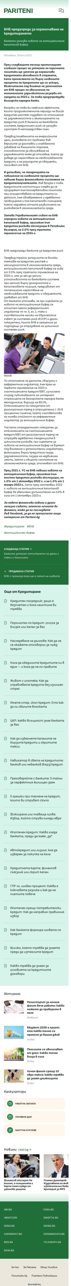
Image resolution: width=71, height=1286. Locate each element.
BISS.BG (8, 1242)
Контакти (34, 1284)
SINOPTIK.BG (50, 1217)
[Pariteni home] (18, 11)
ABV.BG (8, 1209)
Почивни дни (23, 1117)
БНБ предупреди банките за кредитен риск (33, 250)
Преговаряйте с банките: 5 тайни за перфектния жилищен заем (36, 780)
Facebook (16, 513)
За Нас (15, 1267)
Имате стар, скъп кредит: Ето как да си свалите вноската (37, 705)
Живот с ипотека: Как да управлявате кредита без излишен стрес (36, 685)
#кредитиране (14, 526)
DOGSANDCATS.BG (54, 1234)
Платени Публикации (44, 1275)
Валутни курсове (25, 1130)
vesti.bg (23, 1149)
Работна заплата (25, 1103)
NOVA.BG (9, 1250)
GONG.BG (9, 1226)
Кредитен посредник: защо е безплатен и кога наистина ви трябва (33, 605)
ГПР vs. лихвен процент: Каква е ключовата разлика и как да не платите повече (34, 890)
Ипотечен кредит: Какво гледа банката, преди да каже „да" (33, 834)
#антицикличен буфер (19, 533)
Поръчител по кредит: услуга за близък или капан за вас (34, 625)
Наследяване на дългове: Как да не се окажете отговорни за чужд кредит (35, 645)
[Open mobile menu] (61, 11)
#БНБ (30, 526)
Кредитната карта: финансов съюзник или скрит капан (33, 870)
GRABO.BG (49, 1226)
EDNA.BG (48, 1209)
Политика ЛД (19, 1275)
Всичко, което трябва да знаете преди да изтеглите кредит (35, 950)
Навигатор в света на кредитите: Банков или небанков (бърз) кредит (37, 762)
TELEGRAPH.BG (52, 1242)
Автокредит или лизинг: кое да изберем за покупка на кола (33, 852)
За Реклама (29, 1267)
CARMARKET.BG (13, 1234)
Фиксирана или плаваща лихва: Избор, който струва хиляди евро (35, 816)
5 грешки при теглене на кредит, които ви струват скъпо (35, 798)
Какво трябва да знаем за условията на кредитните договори (30, 970)
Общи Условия (48, 1267)
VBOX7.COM (10, 1217)
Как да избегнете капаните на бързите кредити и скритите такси (33, 743)
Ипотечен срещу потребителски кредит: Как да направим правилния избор (37, 912)
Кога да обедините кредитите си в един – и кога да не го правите (37, 665)
